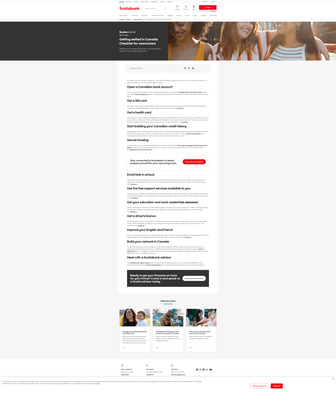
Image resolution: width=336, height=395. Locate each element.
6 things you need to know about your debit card (135, 332)
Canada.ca (180, 108)
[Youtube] (210, 369)
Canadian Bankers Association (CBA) (190, 92)
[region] (168, 386)
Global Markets (144, 1)
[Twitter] (207, 369)
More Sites (205, 1)
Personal (121, 1)
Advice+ (129, 19)
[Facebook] (197, 369)
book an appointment (142, 94)
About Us (162, 1)
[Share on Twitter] (189, 68)
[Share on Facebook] (185, 68)
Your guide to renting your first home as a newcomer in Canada (167, 332)
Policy (98, 383)
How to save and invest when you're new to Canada (199, 332)
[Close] (333, 379)
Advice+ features (137, 19)
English (213, 1)
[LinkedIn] (203, 369)
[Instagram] (200, 369)
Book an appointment (194, 133)
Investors (169, 1)
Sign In (209, 7)
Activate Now (213, 11)
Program (140, 263)
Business (128, 1)
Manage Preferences (259, 386)
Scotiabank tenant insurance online (140, 149)
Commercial (136, 1)
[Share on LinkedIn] (193, 68)
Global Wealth (154, 1)
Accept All (276, 386)
